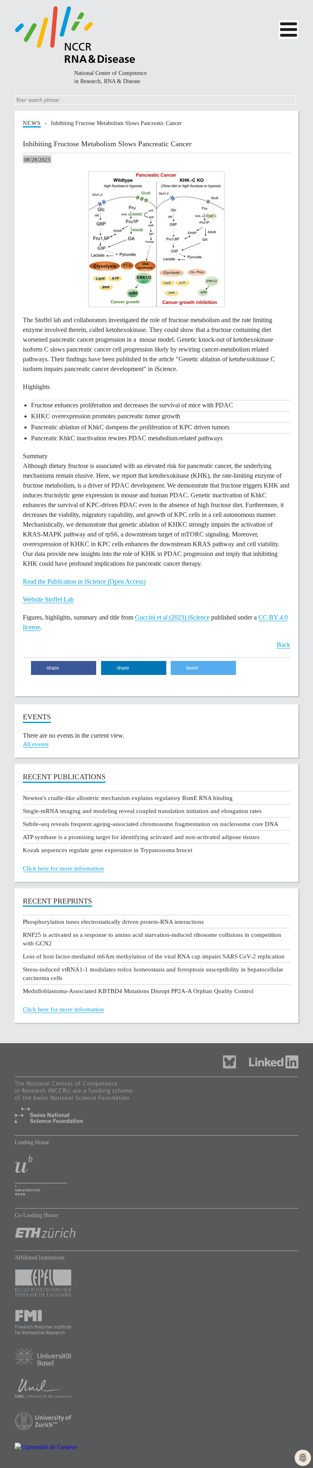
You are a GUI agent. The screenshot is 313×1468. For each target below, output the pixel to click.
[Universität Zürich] (156, 1423)
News (32, 123)
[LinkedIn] (273, 1061)
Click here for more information (63, 868)
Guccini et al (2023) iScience (172, 617)
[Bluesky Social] (236, 1061)
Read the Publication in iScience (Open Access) (84, 581)
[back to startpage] (75, 34)
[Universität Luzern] (156, 1390)
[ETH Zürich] (156, 1234)
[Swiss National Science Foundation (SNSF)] (156, 1104)
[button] (63, 668)
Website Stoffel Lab (48, 599)
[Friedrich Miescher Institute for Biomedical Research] (156, 1324)
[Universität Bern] (156, 1177)
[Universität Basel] (156, 1358)
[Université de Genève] (156, 1449)
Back (283, 644)
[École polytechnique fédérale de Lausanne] (156, 1285)
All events (35, 744)
